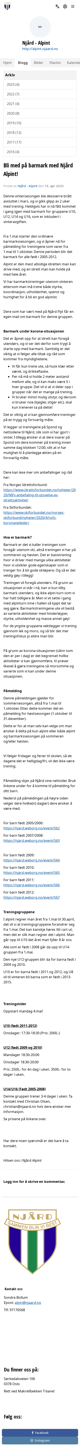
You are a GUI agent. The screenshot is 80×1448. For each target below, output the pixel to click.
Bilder (38, 62)
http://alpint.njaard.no (40, 48)
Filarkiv (55, 62)
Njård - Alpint (27, 186)
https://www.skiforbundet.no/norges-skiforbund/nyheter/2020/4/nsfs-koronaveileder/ (33, 517)
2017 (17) (14, 142)
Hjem (7, 62)
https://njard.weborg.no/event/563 (31, 840)
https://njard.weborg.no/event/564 (31, 860)
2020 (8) (13, 113)
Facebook (41, 1433)
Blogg (23, 62)
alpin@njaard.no (28, 1302)
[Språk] (57, 6)
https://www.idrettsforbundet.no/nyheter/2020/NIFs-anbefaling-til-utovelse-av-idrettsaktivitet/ (39, 495)
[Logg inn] (65, 6)
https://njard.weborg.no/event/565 (31, 872)
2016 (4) (13, 151)
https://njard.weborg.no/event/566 (31, 885)
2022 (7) (13, 94)
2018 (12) (14, 132)
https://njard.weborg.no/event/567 (31, 897)
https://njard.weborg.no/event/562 (31, 828)
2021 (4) (13, 103)
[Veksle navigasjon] (73, 6)
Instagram (42, 1440)
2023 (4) (13, 84)
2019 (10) (14, 123)
